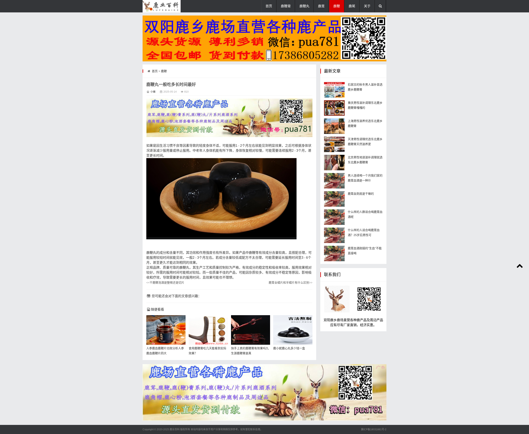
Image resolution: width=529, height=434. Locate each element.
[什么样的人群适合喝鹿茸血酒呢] (334, 217)
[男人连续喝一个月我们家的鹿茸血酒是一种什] (334, 180)
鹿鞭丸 (304, 6)
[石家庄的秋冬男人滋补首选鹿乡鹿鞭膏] (334, 90)
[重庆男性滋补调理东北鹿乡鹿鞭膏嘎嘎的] (334, 108)
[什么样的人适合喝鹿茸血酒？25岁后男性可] (334, 235)
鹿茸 (321, 6)
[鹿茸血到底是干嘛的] (334, 199)
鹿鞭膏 (286, 6)
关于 (367, 6)
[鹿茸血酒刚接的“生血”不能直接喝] (334, 253)
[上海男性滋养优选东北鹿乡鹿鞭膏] (334, 126)
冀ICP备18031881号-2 (373, 429)
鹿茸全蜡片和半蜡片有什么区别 (290, 282)
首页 (269, 6)
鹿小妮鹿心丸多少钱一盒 (289, 348)
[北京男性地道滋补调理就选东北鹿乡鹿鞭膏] (334, 162)
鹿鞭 (336, 6)
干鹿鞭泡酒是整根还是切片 (165, 282)
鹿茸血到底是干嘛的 (361, 193)
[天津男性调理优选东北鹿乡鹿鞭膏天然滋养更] (334, 144)
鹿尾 (352, 6)
